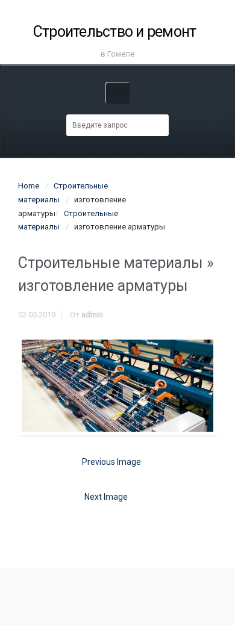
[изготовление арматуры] (117, 385)
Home (28, 185)
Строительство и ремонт (114, 31)
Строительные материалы (110, 263)
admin (92, 314)
